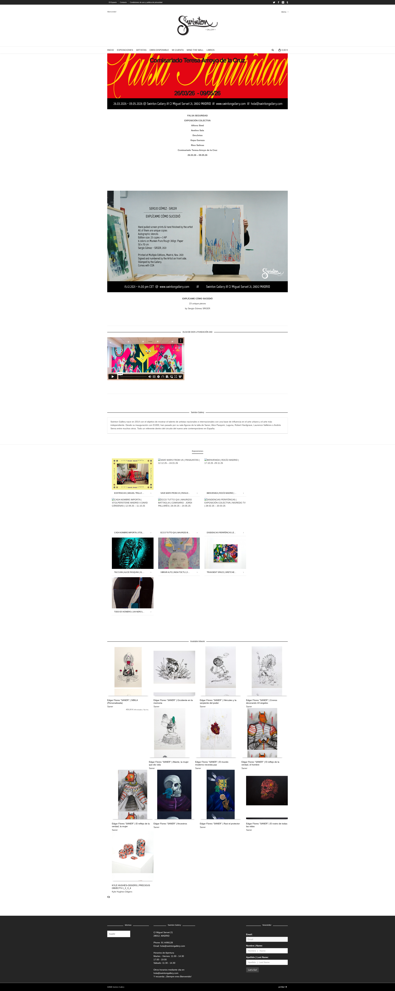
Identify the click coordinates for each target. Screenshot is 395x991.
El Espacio (113, 2)
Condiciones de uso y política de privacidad (146, 2)
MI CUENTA (178, 50)
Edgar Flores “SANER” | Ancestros (170, 823)
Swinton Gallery (118, 987)
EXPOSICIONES (125, 50)
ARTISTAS (141, 50)
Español (112, 934)
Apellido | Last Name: (257, 957)
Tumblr (287, 2)
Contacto (123, 2)
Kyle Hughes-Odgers (122, 891)
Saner (110, 706)
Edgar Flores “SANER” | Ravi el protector (220, 823)
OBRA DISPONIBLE (159, 50)
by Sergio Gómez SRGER (197, 308)
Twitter (274, 2)
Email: (249, 934)
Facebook (278, 2)
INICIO (110, 50)
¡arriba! (281, 987)
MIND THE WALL (195, 50)
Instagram (283, 2)
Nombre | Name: (254, 945)
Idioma (283, 12)
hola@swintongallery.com (172, 946)
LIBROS (210, 50)
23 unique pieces (197, 303)
